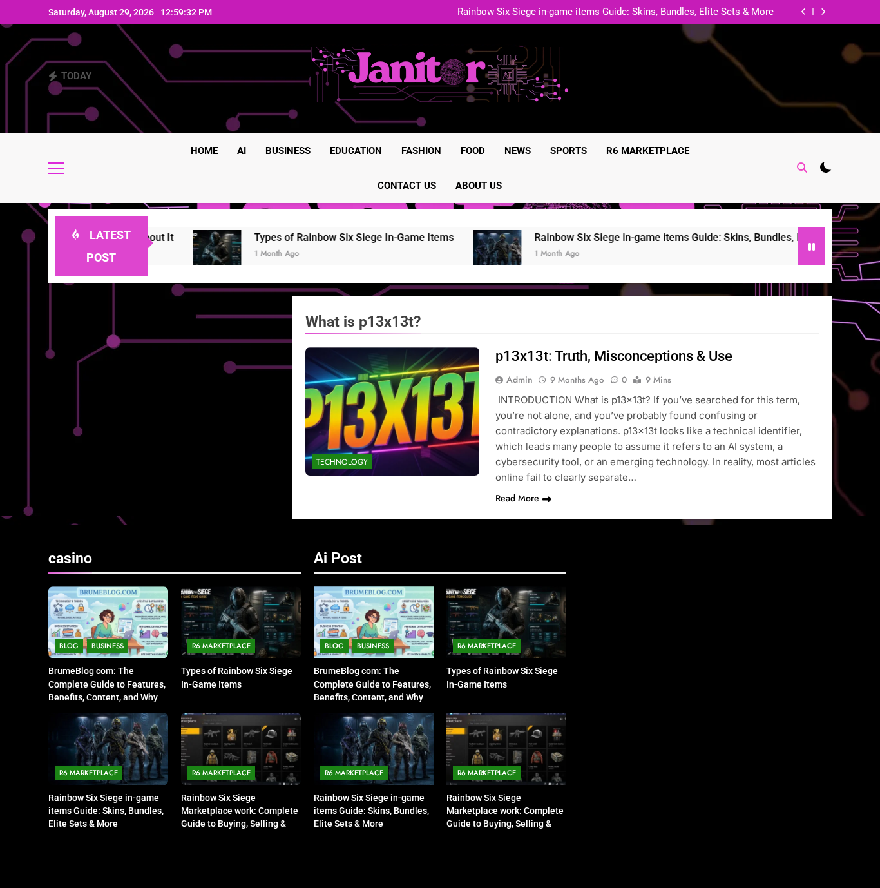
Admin (519, 379)
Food (473, 151)
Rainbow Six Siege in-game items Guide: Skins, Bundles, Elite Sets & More (615, 12)
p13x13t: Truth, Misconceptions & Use (613, 356)
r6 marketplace (647, 151)
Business (288, 151)
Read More (517, 498)
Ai (241, 151)
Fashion (421, 151)
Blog (69, 646)
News (517, 151)
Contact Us (407, 185)
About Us (478, 185)
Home (204, 151)
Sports (568, 151)
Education (356, 151)
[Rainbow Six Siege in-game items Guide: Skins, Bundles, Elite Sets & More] (468, 254)
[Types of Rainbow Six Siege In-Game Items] (188, 254)
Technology (342, 462)
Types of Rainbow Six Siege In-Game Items (325, 237)
